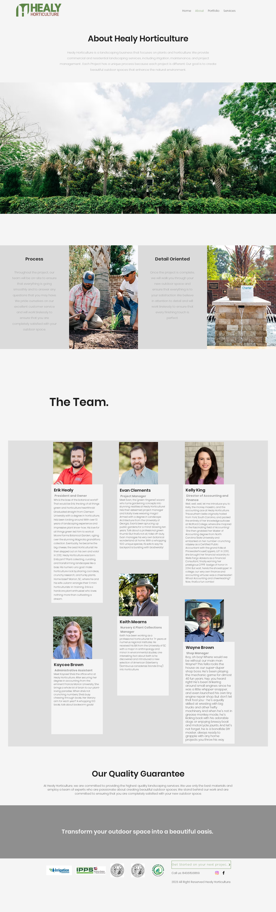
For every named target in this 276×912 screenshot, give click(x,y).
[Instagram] (217, 873)
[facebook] (223, 873)
